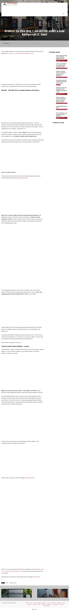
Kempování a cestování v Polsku (15, 43)
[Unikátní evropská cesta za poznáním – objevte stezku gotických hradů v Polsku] (52, 73)
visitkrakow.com (36, 577)
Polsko (7, 582)
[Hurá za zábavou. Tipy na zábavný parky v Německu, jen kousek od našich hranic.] (52, 114)
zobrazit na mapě (23, 178)
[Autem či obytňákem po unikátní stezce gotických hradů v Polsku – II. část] (52, 65)
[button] (63, 13)
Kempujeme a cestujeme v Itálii (61, 109)
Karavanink (58, 84)
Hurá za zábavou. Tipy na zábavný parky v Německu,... (61, 114)
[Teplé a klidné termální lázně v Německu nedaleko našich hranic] (52, 57)
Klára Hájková (6, 43)
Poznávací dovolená (12, 582)
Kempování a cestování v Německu (60, 60)
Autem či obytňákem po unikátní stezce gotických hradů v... (61, 65)
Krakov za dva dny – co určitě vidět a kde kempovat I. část (19, 53)
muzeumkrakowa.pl (30, 477)
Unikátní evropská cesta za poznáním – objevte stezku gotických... (61, 73)
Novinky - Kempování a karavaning (60, 94)
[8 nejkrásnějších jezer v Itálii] (52, 108)
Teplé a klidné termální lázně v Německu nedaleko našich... (61, 57)
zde (7, 331)
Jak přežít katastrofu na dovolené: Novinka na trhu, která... (61, 82)
